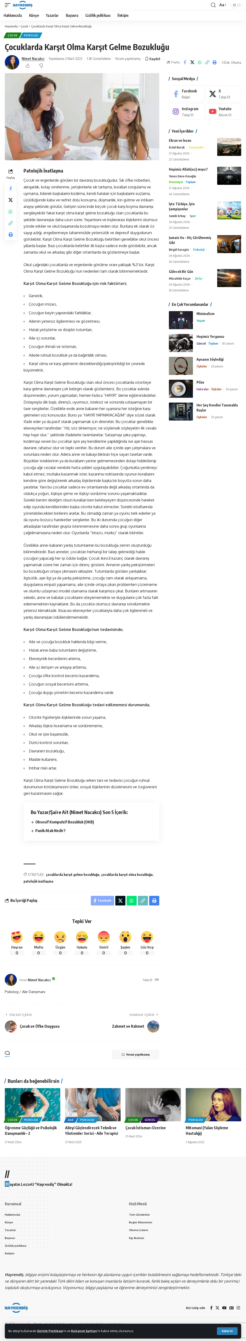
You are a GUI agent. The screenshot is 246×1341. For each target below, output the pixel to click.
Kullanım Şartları (84, 1331)
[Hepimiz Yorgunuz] (181, 343)
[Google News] (231, 1308)
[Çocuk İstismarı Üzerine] (153, 1105)
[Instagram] (186, 111)
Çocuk (13, 35)
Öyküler (202, 366)
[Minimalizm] (181, 320)
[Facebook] (186, 93)
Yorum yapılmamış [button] (138, 1054)
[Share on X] (192, 62)
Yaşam (201, 320)
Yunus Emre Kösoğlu (182, 176)
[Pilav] (181, 389)
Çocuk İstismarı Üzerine (145, 1127)
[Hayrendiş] (22, 5)
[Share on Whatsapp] (199, 62)
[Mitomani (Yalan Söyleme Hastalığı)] (213, 1105)
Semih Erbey (177, 216)
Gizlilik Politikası (50, 1331)
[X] (223, 93)
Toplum (190, 182)
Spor (193, 216)
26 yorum (217, 366)
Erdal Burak (177, 147)
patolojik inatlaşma (38, 881)
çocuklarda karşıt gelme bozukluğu (72, 875)
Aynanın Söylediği (210, 359)
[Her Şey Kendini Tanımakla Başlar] (181, 412)
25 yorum (217, 417)
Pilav (200, 382)
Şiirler (199, 278)
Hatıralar (203, 389)
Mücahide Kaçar (180, 278)
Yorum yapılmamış (128, 58)
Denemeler (196, 147)
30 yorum (228, 343)
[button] (227, 1331)
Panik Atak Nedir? (50, 830)
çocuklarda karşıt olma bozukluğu (127, 875)
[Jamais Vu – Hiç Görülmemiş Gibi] (229, 244)
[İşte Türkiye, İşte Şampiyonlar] (229, 210)
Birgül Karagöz (179, 249)
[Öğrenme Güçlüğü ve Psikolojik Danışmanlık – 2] (32, 1105)
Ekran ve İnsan (180, 140)
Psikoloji (31, 35)
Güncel (201, 343)
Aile (71, 1119)
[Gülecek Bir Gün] (229, 278)
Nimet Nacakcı (33, 58)
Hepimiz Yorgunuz (210, 336)
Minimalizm (206, 314)
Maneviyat (176, 182)
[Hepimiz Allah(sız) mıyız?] (229, 176)
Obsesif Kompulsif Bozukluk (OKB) (64, 822)
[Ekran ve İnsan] (229, 147)
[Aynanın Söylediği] (181, 366)
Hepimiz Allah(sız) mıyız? (188, 169)
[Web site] (156, 979)
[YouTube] (224, 1308)
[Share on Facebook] (184, 62)
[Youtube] (223, 111)
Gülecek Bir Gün (181, 271)
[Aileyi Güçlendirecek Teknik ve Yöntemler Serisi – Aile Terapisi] (93, 1105)
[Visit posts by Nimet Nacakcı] (12, 62)
